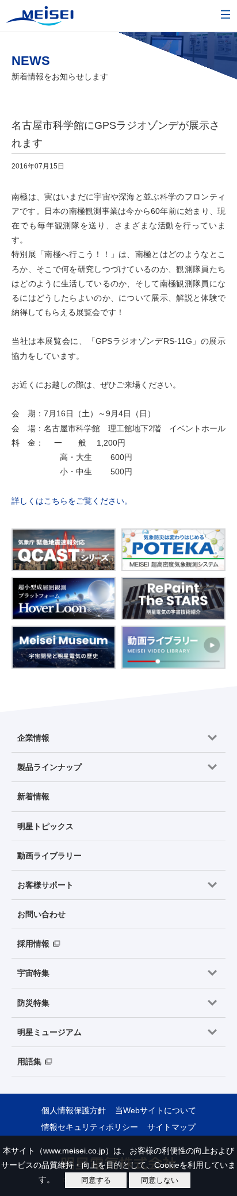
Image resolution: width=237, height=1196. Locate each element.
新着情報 (33, 796)
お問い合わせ (41, 914)
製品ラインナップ (49, 767)
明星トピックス (45, 826)
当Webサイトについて (155, 1110)
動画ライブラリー (49, 855)
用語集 (29, 1061)
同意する (96, 1180)
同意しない (159, 1180)
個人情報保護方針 (73, 1110)
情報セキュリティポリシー (89, 1127)
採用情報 (33, 943)
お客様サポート (45, 885)
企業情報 (33, 737)
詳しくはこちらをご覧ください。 (72, 500)
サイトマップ (171, 1127)
